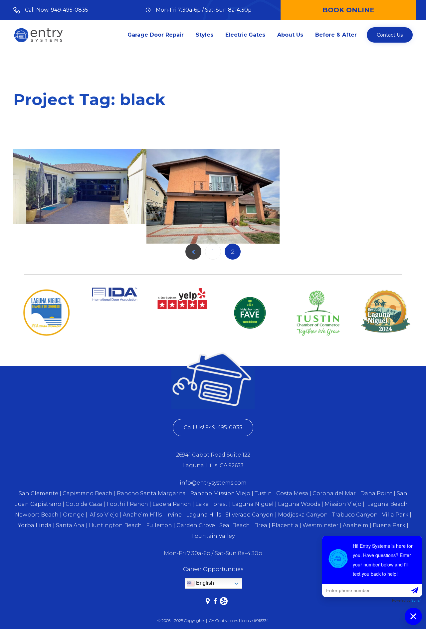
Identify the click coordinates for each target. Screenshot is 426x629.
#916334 (261, 620)
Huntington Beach (115, 525)
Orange (73, 515)
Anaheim (355, 525)
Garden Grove (195, 525)
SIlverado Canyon (249, 515)
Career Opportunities (213, 569)
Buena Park (390, 525)
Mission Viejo (342, 504)
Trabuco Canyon (355, 515)
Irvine (174, 515)
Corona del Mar (334, 493)
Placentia (285, 525)
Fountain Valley (213, 536)
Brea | (262, 525)
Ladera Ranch (171, 504)
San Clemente (38, 493)
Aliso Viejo (104, 515)
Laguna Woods (299, 504)
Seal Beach (234, 525)
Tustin (263, 493)
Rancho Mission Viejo (220, 493)
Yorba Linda (35, 525)
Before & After (336, 35)
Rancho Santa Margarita (151, 493)
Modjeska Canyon (303, 515)
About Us (290, 35)
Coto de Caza (83, 504)
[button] (390, 35)
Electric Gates (245, 35)
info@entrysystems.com (213, 483)
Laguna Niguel (253, 504)
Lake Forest (211, 504)
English (204, 583)
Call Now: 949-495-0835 (56, 10)
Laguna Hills (203, 515)
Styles (204, 35)
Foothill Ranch (127, 504)
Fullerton (159, 525)
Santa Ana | (72, 525)
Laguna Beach (388, 504)
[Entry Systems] (38, 35)
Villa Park (395, 515)
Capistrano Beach (87, 493)
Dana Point (376, 493)
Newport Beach (37, 515)
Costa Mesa (292, 493)
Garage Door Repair (155, 35)
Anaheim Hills (142, 515)
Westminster (320, 525)
